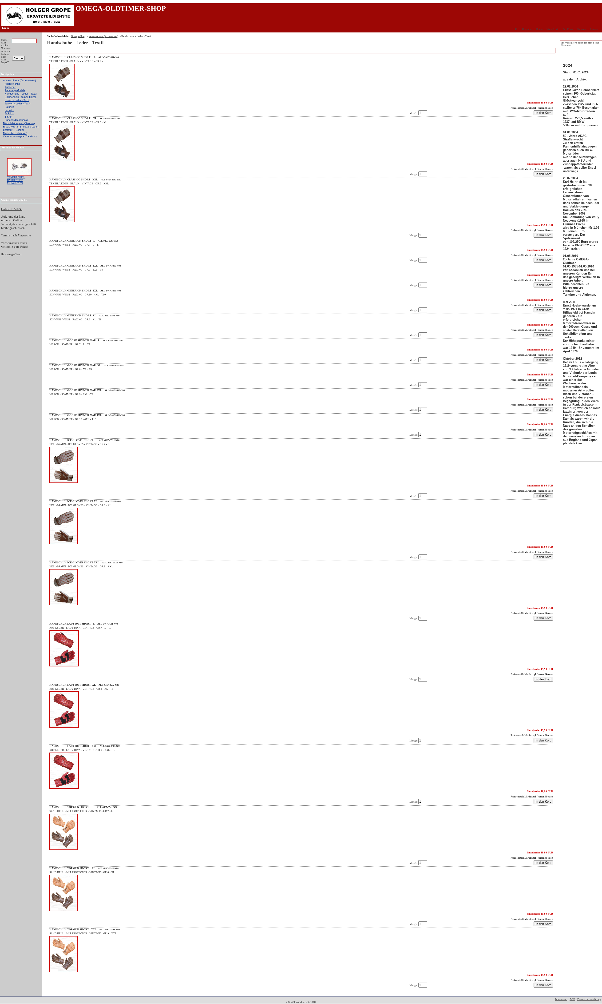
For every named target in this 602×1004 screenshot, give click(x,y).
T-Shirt (8, 116)
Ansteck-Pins (12, 83)
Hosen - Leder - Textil (17, 100)
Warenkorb (552, 29)
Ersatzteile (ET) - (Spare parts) (21, 126)
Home (539, 29)
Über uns (527, 29)
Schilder (9, 110)
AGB (572, 999)
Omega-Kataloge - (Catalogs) (20, 136)
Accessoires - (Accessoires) (19, 80)
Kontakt (581, 29)
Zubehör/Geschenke (16, 120)
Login (4, 27)
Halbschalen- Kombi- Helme (20, 97)
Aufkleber (10, 87)
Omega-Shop (78, 36)
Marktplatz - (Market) (15, 133)
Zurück (594, 29)
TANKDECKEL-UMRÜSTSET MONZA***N (16, 180)
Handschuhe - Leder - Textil (20, 93)
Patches (9, 106)
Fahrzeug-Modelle (15, 90)
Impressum (561, 999)
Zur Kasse (567, 29)
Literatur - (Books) (13, 129)
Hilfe (515, 29)
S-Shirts (9, 113)
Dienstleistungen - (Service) (19, 123)
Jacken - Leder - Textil (17, 103)
